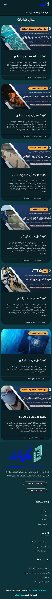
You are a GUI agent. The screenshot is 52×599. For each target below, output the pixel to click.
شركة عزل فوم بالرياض (33, 237)
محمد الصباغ (20, 595)
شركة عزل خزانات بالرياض (32, 360)
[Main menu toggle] (5, 5)
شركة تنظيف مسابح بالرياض (30, 56)
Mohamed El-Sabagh (37, 590)
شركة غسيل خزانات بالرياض (31, 116)
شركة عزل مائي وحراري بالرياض (29, 175)
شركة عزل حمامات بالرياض (32, 417)
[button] (35, 484)
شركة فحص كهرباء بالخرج (31, 298)
